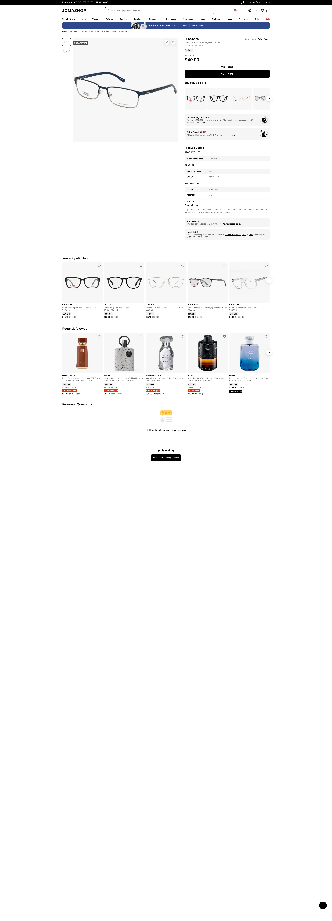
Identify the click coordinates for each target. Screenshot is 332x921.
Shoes (229, 19)
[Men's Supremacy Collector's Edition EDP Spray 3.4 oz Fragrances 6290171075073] (141, 336)
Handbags (138, 19)
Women (95, 19)
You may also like (195, 82)
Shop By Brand (68, 19)
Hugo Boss (83, 31)
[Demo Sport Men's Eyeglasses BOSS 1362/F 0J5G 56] (182, 265)
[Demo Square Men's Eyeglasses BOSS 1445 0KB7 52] (266, 265)
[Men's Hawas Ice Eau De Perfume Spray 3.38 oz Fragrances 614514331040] (266, 336)
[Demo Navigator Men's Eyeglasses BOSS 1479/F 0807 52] (141, 265)
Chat (251, 234)
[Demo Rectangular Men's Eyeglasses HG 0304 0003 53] (224, 265)
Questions (84, 404)
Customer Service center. (197, 237)
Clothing (216, 19)
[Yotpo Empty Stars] (250, 39)
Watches (109, 19)
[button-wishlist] (262, 10)
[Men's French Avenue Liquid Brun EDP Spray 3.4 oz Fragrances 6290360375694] (99, 336)
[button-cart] (267, 10)
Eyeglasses (171, 19)
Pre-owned (243, 19)
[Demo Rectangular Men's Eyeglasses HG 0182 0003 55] (99, 265)
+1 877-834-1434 (233, 234)
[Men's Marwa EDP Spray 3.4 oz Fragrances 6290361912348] (182, 336)
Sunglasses (154, 19)
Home (64, 31)
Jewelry (123, 19)
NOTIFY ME (227, 73)
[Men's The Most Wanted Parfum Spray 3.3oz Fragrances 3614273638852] (224, 336)
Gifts (257, 19)
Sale (268, 19)
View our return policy (232, 224)
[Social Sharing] (166, 42)
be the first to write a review (166, 458)
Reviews (68, 404)
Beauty (202, 19)
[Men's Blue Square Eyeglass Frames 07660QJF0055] (173, 42)
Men (84, 19)
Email (244, 234)
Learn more (200, 122)
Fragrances (188, 19)
